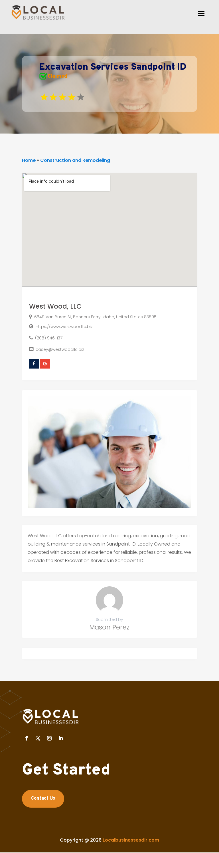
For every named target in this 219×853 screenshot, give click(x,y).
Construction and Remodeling (75, 160)
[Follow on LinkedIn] (60, 738)
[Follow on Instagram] (49, 738)
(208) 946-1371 (49, 338)
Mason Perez (109, 627)
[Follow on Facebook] (26, 738)
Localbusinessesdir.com (131, 840)
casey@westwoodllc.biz (60, 349)
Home (29, 160)
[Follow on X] (37, 738)
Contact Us (43, 798)
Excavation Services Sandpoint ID (112, 67)
